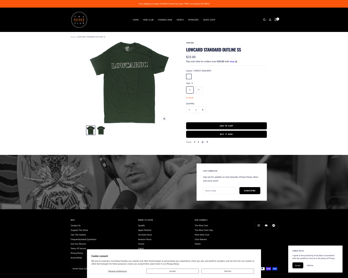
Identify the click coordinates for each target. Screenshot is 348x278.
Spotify (141, 225)
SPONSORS (193, 19)
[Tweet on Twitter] (202, 142)
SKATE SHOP (209, 19)
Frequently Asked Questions (83, 239)
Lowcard (190, 43)
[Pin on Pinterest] (198, 142)
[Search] (264, 19)
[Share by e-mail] (207, 142)
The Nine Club (201, 225)
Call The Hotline (78, 234)
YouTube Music (145, 234)
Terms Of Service (78, 248)
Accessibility (76, 257)
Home (73, 37)
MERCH (180, 19)
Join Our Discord (78, 243)
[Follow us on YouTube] (266, 225)
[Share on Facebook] (194, 142)
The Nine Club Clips (204, 230)
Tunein (141, 243)
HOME (136, 19)
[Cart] (276, 19)
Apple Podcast (144, 230)
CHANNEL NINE (165, 19)
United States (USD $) (81, 268)
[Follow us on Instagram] (258, 225)
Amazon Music (145, 239)
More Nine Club (202, 234)
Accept (173, 271)
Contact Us (75, 225)
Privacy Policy (173, 263)
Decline (227, 271)
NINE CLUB (148, 19)
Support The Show (79, 230)
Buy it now (226, 134)
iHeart (141, 248)
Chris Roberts (201, 239)
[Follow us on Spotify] (273, 225)
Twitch (198, 243)
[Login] (270, 20)
